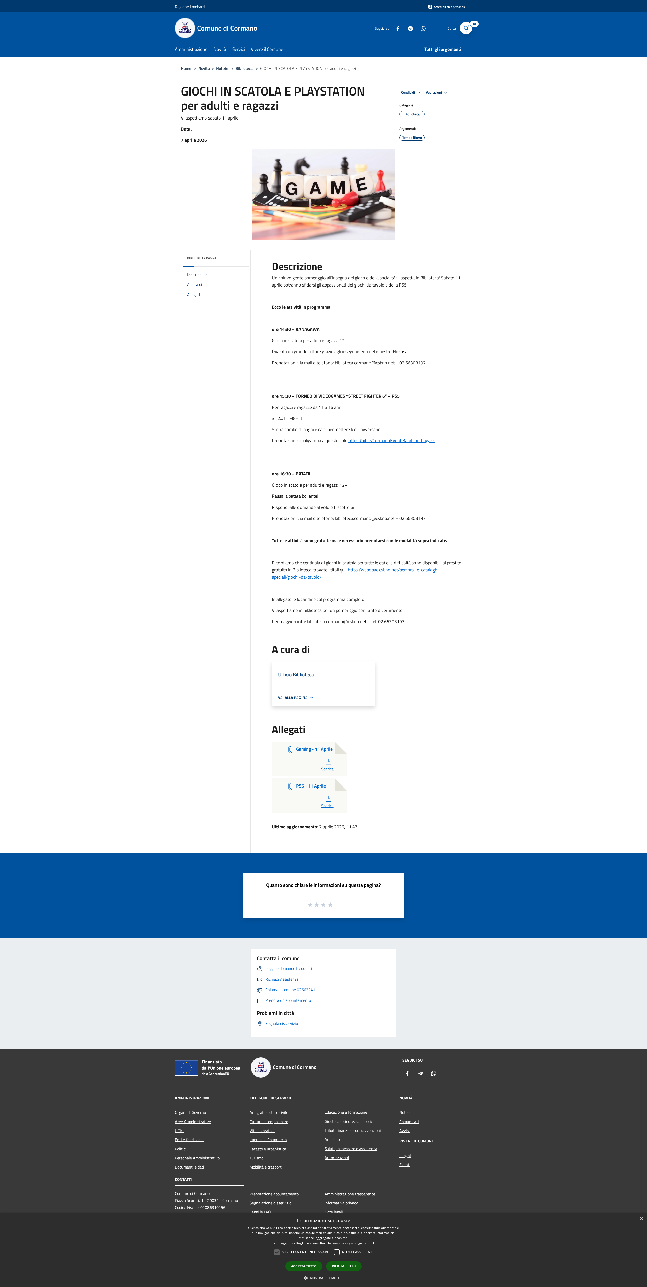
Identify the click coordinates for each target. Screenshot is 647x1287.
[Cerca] (466, 28)
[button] (323, 1278)
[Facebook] (396, 28)
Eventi (404, 1165)
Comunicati (409, 1121)
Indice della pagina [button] (201, 258)
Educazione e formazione (346, 1112)
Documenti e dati (189, 1167)
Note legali (334, 1212)
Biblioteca (244, 68)
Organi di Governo (190, 1112)
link (372, 1243)
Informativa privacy (341, 1203)
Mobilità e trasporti (266, 1167)
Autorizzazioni (337, 1158)
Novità (204, 68)
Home (186, 68)
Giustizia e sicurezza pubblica (350, 1121)
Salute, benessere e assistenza (351, 1149)
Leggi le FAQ (260, 1212)
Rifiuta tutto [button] (344, 1266)
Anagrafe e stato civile (269, 1112)
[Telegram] (408, 28)
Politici (181, 1149)
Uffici (179, 1131)
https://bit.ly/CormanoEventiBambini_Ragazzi (391, 440)
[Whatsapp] (421, 28)
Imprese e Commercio (268, 1140)
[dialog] (323, 1250)
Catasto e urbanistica (268, 1149)
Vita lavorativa (262, 1131)
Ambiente (333, 1139)
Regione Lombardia (191, 7)
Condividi (408, 92)
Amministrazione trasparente (350, 1194)
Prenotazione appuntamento (274, 1194)
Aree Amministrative (193, 1121)
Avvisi (404, 1131)
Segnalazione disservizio (270, 1203)
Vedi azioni (434, 92)
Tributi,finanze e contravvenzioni (353, 1130)
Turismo (256, 1158)
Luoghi (405, 1156)
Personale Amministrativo (197, 1158)
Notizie (222, 68)
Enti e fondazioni (189, 1140)
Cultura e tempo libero (269, 1121)
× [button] (641, 1218)
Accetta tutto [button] (304, 1266)
